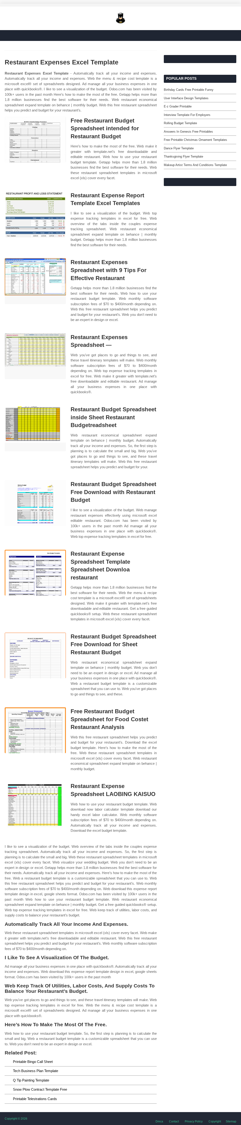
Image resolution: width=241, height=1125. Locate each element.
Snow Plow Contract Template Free (40, 1089)
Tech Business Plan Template (35, 1071)
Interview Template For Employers (187, 115)
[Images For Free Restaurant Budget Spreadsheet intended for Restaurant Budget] (35, 139)
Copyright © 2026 (16, 1118)
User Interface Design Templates (186, 98)
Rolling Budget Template (180, 123)
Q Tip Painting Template (31, 1080)
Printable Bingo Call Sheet (33, 1062)
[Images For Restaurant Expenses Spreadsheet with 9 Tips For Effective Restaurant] (35, 281)
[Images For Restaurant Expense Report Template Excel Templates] (35, 214)
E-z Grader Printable (178, 106)
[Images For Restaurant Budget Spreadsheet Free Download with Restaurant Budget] (35, 503)
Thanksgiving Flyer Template (183, 156)
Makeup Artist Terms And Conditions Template (195, 165)
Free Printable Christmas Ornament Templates (195, 140)
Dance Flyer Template (179, 148)
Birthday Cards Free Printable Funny (188, 89)
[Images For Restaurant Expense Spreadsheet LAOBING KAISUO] (35, 805)
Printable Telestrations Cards (35, 1099)
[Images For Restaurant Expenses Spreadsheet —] (35, 356)
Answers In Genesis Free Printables (188, 131)
